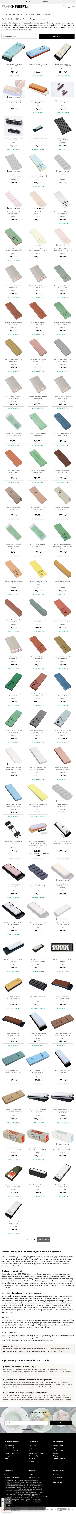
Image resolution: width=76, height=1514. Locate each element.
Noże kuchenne (29, 14)
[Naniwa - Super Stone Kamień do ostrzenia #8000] (38, 793)
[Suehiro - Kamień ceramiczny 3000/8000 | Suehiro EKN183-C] (62, 830)
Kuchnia (19, 14)
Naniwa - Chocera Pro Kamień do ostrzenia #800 (38, 657)
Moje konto (34, 1442)
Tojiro (38, 106)
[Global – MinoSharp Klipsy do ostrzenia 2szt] (62, 89)
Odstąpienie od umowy (59, 1458)
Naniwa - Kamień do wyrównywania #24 (62, 176)
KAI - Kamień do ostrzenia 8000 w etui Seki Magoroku (13, 923)
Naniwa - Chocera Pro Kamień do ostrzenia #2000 (62, 657)
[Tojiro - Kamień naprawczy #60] (38, 985)
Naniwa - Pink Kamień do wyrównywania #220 (13, 212)
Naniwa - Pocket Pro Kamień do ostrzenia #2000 (13, 360)
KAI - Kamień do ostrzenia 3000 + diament (62, 960)
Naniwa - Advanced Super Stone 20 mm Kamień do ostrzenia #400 (62, 545)
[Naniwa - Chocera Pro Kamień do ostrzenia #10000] (62, 719)
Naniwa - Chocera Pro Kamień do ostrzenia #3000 (38, 694)
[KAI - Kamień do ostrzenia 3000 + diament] (62, 948)
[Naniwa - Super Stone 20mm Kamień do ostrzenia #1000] (13, 793)
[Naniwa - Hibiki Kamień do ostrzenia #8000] (62, 495)
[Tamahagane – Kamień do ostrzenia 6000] (62, 1173)
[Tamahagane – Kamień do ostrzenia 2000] (13, 1210)
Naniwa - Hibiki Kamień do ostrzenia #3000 (13, 508)
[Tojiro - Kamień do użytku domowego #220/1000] (62, 985)
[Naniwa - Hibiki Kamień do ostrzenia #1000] (62, 458)
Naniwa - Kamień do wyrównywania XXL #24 (62, 139)
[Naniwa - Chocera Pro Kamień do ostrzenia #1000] (13, 682)
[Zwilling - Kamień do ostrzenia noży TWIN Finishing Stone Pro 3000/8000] (62, 1097)
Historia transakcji (33, 1456)
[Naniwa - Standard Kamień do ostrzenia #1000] (13, 311)
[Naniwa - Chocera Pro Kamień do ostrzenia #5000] (38, 719)
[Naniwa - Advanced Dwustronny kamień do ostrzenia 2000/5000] (38, 163)
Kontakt (6, 1458)
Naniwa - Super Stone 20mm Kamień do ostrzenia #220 (13, 768)
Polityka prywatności (58, 1456)
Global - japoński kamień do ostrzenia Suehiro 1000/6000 (62, 65)
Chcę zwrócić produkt (10, 1453)
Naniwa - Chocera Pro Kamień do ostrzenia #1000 (13, 694)
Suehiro (62, 848)
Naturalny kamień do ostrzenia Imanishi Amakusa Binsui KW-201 (62, 1149)
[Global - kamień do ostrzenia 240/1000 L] (38, 1022)
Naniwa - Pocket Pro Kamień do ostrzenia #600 (62, 434)
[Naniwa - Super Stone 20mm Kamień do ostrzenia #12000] (38, 756)
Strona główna (10, 14)
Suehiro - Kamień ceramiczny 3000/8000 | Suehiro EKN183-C (62, 842)
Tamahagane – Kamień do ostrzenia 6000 (62, 1185)
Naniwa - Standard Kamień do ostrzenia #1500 (38, 323)
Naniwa (62, 142)
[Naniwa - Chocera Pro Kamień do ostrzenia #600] (62, 682)
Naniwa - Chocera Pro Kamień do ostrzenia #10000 (62, 731)
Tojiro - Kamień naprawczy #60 (38, 996)
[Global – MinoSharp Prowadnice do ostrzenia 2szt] (13, 126)
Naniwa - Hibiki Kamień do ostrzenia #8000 (62, 508)
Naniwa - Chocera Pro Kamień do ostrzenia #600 (62, 694)
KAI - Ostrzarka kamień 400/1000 (38, 138)
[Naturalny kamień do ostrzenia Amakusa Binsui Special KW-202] (38, 1136)
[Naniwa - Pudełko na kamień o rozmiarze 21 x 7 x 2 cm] (13, 532)
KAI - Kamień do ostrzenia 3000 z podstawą (13, 960)
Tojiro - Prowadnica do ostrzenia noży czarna (38, 1185)
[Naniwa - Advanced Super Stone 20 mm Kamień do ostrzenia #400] (62, 532)
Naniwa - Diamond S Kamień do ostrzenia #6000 (38, 286)
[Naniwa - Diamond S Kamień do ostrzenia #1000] (13, 645)
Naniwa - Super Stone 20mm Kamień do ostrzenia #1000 (13, 805)
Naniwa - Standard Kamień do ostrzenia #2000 (62, 323)
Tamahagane (62, 1189)
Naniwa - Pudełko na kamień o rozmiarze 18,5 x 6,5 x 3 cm (13, 434)
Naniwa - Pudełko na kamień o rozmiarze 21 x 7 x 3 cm (38, 545)
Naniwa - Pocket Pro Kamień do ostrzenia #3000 (37, 360)
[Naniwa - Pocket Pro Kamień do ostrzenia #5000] (62, 348)
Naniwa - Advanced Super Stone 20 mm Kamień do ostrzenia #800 (13, 582)
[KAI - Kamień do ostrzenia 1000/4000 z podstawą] (13, 985)
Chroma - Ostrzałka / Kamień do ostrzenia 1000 (13, 65)
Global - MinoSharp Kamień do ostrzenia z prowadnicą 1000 (62, 1034)
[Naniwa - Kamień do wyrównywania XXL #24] (62, 126)
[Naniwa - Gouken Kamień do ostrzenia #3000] (62, 569)
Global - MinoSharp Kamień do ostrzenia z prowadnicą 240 (13, 1071)
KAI (38, 142)
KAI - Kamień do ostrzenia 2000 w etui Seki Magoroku (13, 885)
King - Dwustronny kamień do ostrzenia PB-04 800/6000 (13, 102)
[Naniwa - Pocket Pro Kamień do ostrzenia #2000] (13, 348)
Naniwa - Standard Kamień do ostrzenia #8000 (62, 212)
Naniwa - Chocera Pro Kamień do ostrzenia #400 (13, 731)
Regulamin (55, 1453)
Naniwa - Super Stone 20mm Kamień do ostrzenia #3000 (62, 768)
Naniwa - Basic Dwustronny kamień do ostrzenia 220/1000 (13, 249)
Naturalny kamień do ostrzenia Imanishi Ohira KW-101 (13, 1185)
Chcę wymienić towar (9, 1456)
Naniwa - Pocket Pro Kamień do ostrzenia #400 (37, 434)
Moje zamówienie (11, 1442)
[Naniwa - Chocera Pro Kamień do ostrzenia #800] (38, 645)
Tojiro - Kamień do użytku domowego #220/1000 (62, 997)
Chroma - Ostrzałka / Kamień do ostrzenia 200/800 (38, 65)
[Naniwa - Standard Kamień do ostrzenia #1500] (38, 311)
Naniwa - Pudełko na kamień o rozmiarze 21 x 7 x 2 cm (13, 545)
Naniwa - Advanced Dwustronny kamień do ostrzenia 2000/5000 (38, 176)
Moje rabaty (32, 1458)
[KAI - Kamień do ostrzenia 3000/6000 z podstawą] (38, 948)
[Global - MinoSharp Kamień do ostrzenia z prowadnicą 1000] (62, 1022)
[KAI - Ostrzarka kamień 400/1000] (38, 126)
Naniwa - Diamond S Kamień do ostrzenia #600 (38, 397)
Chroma (13, 69)
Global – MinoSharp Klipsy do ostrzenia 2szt (62, 102)
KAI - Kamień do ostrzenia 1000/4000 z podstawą (13, 997)
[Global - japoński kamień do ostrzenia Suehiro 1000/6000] (62, 52)
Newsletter (38, 1412)
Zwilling (38, 1115)
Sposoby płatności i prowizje (60, 1451)
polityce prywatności (12, 1489)
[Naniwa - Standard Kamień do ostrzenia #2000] (62, 311)
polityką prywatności (26, 1429)
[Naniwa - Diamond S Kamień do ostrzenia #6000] (38, 274)
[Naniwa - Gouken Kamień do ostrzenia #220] (38, 608)
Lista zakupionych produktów (36, 1453)
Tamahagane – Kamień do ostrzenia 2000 (13, 1222)
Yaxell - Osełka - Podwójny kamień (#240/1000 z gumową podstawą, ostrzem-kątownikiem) (38, 843)
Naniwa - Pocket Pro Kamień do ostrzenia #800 (13, 471)
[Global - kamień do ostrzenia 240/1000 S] (62, 1059)
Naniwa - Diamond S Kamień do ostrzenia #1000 (13, 657)
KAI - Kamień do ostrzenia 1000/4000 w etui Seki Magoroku (62, 885)
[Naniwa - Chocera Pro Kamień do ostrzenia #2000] (62, 645)
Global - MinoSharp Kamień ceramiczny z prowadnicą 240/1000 (38, 1072)
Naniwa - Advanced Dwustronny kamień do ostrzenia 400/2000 (38, 249)
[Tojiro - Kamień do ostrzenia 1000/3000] (38, 89)
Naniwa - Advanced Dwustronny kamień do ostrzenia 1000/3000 (62, 249)
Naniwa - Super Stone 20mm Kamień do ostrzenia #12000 (38, 768)
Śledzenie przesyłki (9, 1448)
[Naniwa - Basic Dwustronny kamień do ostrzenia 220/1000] (13, 237)
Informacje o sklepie (58, 1445)
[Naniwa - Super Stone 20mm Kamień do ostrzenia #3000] (62, 756)
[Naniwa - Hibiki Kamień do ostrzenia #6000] (38, 495)
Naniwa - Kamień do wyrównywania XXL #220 (13, 176)
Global (62, 69)
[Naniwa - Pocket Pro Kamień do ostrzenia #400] (38, 422)
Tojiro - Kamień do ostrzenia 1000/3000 (38, 102)
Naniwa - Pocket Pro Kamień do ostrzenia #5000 (62, 360)
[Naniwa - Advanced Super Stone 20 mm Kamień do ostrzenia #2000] (38, 569)
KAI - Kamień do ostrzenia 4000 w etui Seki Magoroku (38, 923)
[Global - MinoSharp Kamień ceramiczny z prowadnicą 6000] (13, 1097)
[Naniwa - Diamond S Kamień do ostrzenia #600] (38, 385)
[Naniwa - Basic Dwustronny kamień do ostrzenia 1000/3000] (62, 608)
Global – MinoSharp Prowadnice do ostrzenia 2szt (13, 139)
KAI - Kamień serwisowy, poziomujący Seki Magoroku (38, 885)
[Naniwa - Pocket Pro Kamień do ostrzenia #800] (13, 458)
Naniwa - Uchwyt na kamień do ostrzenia (13, 842)
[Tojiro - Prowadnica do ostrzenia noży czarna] (38, 1173)
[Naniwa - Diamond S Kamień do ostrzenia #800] (62, 385)
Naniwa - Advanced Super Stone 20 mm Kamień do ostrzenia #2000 (38, 583)
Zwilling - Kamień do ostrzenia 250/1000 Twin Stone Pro (38, 1110)
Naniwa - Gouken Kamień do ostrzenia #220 (38, 621)
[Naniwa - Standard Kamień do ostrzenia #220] (62, 274)
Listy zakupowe (33, 1451)
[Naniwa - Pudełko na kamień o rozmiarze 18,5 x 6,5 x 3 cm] (13, 422)
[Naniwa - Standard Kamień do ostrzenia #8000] (62, 200)
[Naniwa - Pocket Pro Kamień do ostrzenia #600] (62, 422)
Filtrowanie (56, 36)
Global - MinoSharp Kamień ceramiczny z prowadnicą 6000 (13, 1110)
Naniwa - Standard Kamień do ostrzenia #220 (62, 286)
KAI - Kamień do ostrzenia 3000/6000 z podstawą (38, 960)
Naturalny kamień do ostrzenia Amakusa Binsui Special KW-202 (38, 1149)
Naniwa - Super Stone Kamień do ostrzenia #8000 (38, 805)
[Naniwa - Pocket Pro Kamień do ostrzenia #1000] (38, 458)
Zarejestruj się (32, 1445)
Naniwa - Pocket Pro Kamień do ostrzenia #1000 (37, 471)
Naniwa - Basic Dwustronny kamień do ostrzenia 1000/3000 (62, 621)
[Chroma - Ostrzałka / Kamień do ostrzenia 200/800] (38, 52)
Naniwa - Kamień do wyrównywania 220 (62, 805)
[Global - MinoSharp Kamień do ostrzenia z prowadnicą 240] (13, 1059)
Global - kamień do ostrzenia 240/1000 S (62, 1071)
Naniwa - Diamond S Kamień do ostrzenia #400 (13, 397)
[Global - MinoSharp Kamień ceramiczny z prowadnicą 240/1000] (38, 1059)
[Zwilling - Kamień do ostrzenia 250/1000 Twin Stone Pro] (38, 1097)
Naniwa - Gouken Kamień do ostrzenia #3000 (62, 582)
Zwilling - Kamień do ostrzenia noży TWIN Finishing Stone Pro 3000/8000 (62, 1111)
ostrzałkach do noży (57, 1348)
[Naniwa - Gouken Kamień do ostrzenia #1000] (13, 608)
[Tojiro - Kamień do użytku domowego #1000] (13, 1022)
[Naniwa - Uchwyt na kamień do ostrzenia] (13, 830)
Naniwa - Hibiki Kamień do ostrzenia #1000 (62, 471)
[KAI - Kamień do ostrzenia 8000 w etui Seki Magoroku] (13, 911)
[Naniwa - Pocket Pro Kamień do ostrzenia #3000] (38, 348)
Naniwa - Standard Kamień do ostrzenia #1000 (13, 323)
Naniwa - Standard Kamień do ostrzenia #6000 (38, 212)
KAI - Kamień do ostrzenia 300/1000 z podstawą (62, 923)
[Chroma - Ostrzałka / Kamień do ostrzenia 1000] (13, 52)
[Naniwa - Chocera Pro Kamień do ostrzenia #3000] (38, 682)
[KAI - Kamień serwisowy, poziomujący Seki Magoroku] (38, 872)
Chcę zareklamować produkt (11, 1451)
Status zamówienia (9, 1445)
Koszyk (30, 1448)
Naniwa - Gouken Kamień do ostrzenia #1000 (13, 621)
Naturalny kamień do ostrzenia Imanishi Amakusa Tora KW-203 (13, 1149)
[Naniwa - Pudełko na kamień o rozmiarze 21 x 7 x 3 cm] (38, 532)
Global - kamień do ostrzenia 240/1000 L (38, 1034)
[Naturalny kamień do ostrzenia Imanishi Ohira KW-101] (13, 1173)
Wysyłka (55, 1448)
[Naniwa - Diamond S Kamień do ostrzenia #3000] (13, 274)
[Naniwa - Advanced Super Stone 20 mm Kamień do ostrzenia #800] (13, 569)
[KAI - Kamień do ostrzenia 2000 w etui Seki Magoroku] (13, 872)
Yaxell (38, 848)
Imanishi (13, 1152)
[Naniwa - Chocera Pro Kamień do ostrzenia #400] (13, 719)
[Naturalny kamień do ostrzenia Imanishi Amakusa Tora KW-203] (13, 1136)
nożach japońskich (61, 1351)
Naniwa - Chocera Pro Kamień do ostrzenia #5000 (38, 731)
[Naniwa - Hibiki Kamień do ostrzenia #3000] (13, 495)
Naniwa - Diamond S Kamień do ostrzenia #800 (62, 397)
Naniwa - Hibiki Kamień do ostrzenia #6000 (38, 508)
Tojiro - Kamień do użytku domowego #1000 (13, 1034)
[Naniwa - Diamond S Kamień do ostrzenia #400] (13, 385)
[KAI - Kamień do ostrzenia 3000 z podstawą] (13, 948)
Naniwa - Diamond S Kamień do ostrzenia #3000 (13, 286)
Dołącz (61, 1423)
